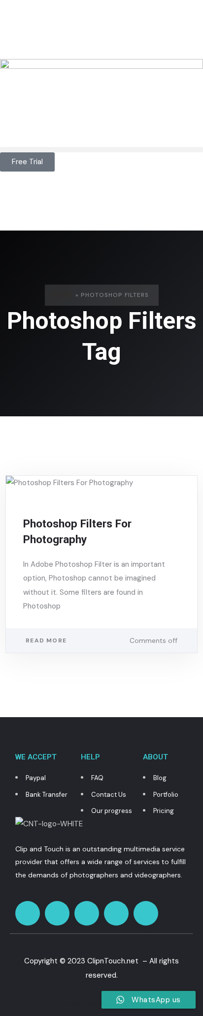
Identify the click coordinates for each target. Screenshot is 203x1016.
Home (64, 295)
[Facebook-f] (86, 913)
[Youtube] (116, 913)
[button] (101, 149)
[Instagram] (57, 913)
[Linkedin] (146, 913)
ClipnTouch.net (112, 961)
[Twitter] (27, 913)
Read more (46, 640)
